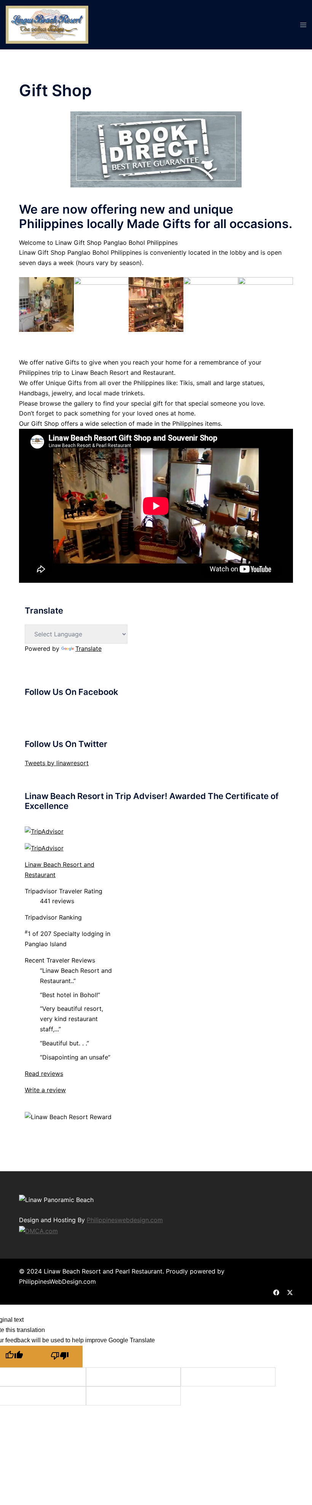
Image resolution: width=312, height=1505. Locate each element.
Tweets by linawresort (57, 763)
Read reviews (44, 1073)
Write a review (45, 1090)
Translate (88, 648)
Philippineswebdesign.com (125, 1220)
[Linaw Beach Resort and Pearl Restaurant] (47, 24)
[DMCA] (38, 1230)
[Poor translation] (60, 1356)
